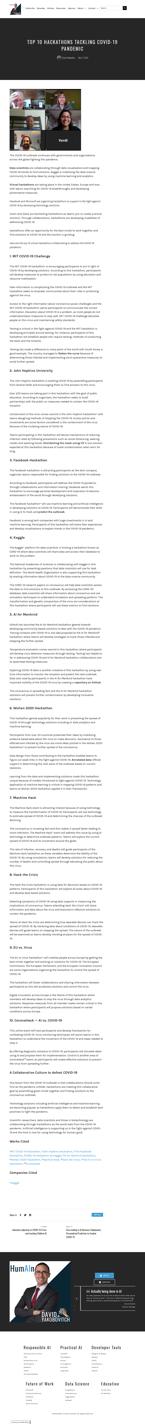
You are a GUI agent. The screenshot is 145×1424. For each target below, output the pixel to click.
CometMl (64, 1354)
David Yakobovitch (68, 57)
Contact (91, 8)
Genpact (68, 1400)
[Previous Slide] (76, 1298)
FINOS (94, 1360)
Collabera (29, 1397)
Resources (61, 8)
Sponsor (71, 8)
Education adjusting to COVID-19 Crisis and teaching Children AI (29, 1231)
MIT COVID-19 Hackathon (25, 1151)
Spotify (106, 1282)
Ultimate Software (31, 1374)
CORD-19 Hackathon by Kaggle (43, 1155)
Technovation (29, 1364)
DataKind (27, 1367)
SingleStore (70, 1390)
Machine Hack (51, 1159)
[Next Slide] (133, 1298)
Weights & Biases (99, 1354)
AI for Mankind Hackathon (79, 1155)
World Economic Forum (33, 1354)
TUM (25, 1357)
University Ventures (33, 1393)
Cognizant (64, 1371)
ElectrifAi (64, 1367)
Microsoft (29, 1390)
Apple (106, 1276)
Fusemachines (71, 1393)
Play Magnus (65, 1357)
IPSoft (26, 1371)
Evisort (63, 1360)
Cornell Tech (106, 1390)
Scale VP (95, 1367)
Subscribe (30, 8)
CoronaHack (33, 1163)
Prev (44, 1227)
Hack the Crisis (71, 1159)
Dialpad (29, 1400)
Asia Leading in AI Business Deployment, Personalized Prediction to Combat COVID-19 (83, 1233)
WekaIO (95, 1371)
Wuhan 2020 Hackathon (25, 1159)
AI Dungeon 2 (65, 1364)
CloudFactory (97, 1364)
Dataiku (95, 1357)
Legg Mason (70, 1397)
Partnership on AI (30, 1360)
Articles (50, 8)
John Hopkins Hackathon (57, 1151)
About (80, 8)
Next (68, 1227)
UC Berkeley (105, 1393)
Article (97, 1215)
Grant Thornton (32, 1404)
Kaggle (15, 1182)
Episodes (41, 8)
